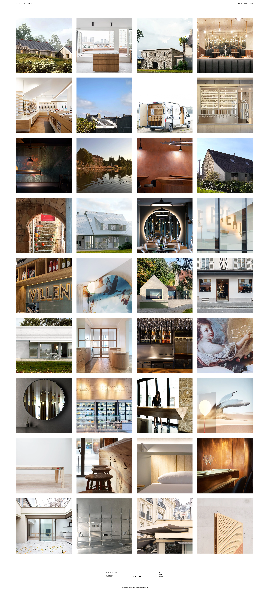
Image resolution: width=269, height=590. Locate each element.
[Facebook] (135, 576)
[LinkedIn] (137, 576)
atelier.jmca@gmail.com (110, 575)
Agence (245, 3)
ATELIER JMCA (24, 3)
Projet (160, 573)
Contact (251, 3)
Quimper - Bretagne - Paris (144, 587)
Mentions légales (137, 588)
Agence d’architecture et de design (134, 587)
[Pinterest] (140, 576)
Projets (240, 3)
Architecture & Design (111, 572)
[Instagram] (133, 576)
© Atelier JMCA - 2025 (124, 587)
